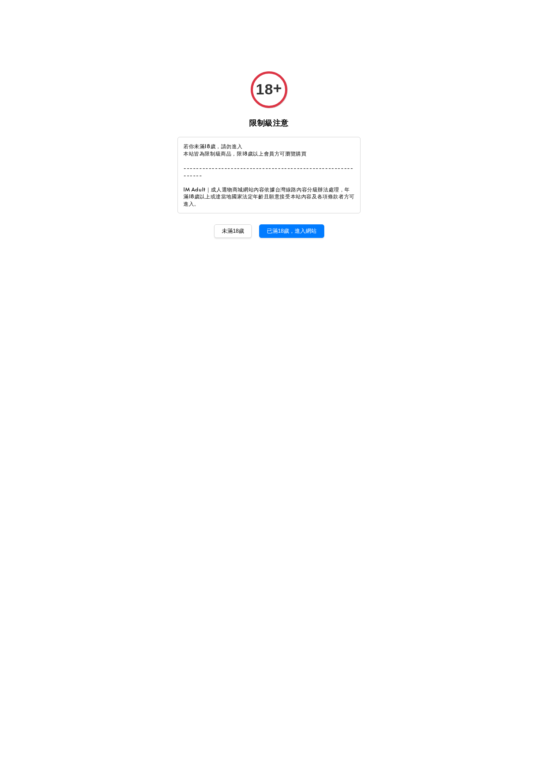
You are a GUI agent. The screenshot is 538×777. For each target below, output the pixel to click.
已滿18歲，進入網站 (292, 231)
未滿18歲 (233, 231)
